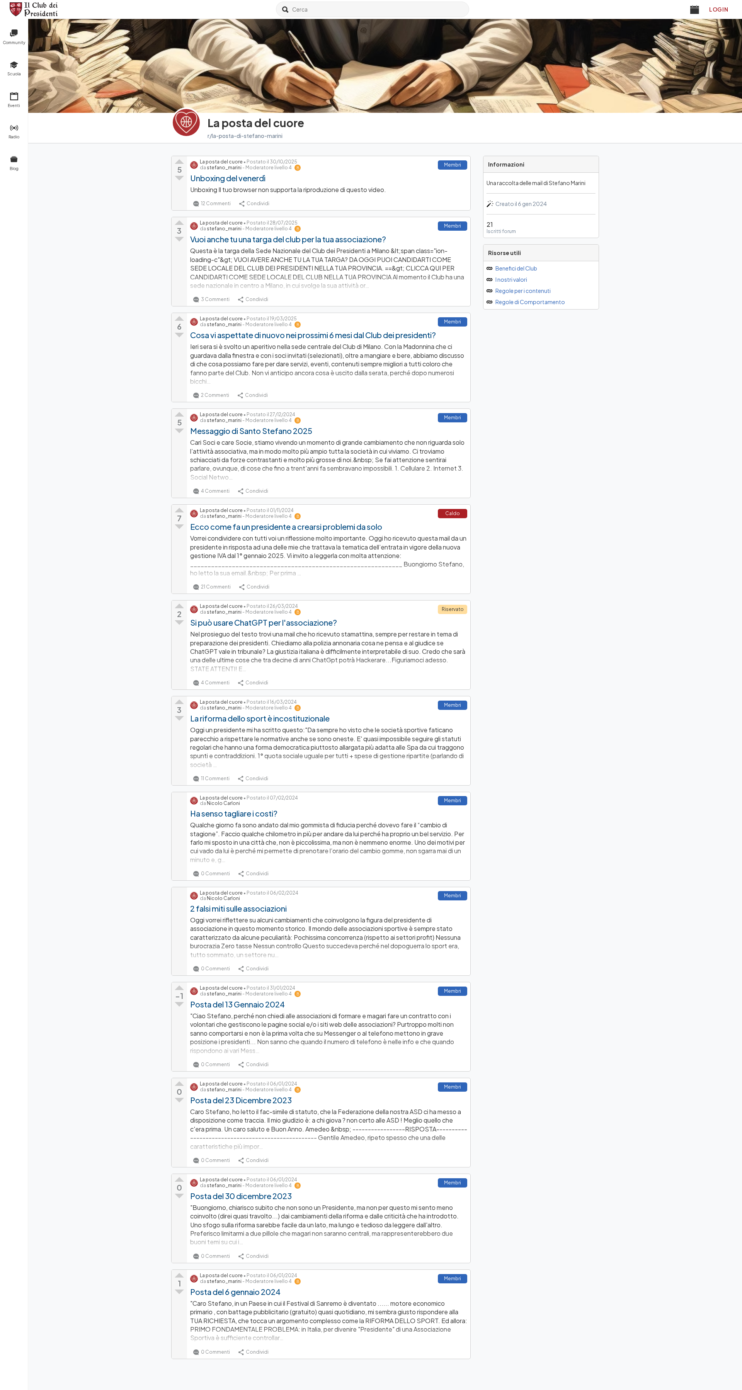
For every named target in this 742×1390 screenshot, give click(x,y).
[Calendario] (695, 9)
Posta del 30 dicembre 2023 (241, 1196)
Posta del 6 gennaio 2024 (235, 1291)
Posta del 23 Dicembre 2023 (241, 1100)
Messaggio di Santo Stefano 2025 (251, 431)
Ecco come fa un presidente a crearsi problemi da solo (286, 526)
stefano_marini (224, 167)
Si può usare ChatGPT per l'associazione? (263, 622)
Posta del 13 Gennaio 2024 (237, 1004)
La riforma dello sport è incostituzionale (260, 718)
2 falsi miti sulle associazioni (238, 908)
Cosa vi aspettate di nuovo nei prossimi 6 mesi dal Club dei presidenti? (313, 335)
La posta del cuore (221, 162)
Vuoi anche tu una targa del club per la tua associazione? (288, 239)
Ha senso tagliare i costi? (233, 813)
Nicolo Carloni (223, 803)
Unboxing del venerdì (227, 178)
